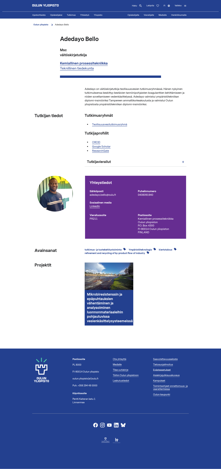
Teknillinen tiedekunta (77, 68)
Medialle (163, 15)
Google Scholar (101, 146)
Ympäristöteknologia (140, 249)
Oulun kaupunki (161, 394)
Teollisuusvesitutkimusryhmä (109, 124)
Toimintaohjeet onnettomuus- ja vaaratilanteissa (170, 387)
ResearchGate (100, 151)
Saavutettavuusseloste (165, 359)
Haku (134, 5)
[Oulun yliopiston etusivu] (53, 5)
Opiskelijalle (133, 15)
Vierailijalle (149, 15)
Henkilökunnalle (178, 15)
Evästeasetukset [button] (162, 370)
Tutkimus (71, 15)
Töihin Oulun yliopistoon (126, 375)
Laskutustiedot (121, 380)
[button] (180, 6)
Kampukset (159, 380)
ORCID (96, 142)
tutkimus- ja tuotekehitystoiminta (103, 249)
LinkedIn (95, 206)
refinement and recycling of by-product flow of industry (115, 253)
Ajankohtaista (39, 15)
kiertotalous (166, 249)
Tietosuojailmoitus (163, 364)
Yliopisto (98, 15)
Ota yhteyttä (119, 359)
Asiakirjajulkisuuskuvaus (166, 375)
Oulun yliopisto (40, 24)
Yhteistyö (84, 15)
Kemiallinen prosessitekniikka (84, 63)
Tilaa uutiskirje (120, 370)
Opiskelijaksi (56, 15)
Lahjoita (150, 5)
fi (168, 8)
